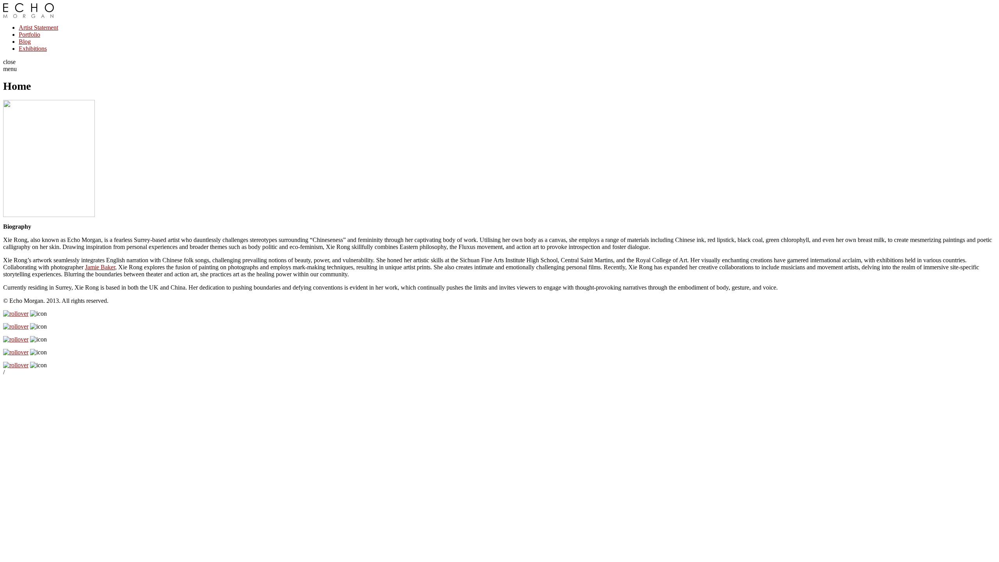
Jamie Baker (100, 267)
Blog (25, 41)
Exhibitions (33, 48)
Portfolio (29, 34)
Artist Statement (38, 27)
